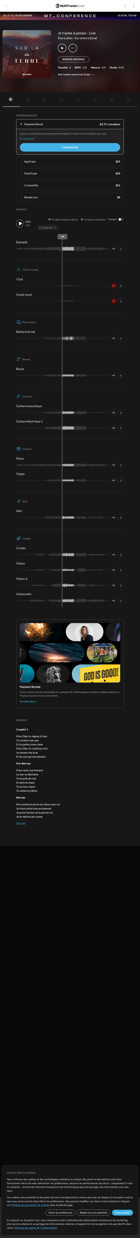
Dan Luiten (65, 38)
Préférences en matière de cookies (30, 1204)
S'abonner (70, 147)
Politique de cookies (25, 1227)
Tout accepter (122, 1212)
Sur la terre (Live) (86, 38)
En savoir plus (27, 138)
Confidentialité (48, 1227)
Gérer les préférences (60, 1212)
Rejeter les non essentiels (93, 1212)
